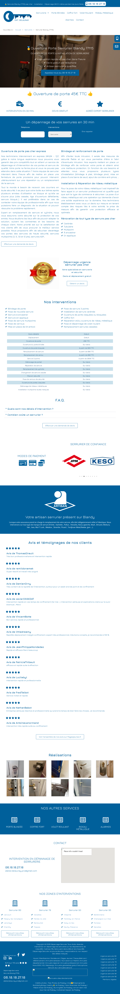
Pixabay (63, 983)
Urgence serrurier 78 (108, 962)
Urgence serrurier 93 (108, 971)
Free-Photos (52, 983)
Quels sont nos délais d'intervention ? (30, 408)
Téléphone (25, 127)
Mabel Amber (38, 988)
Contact (80, 20)
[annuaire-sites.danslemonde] (60, 978)
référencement (39, 961)
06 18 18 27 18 (96, 3)
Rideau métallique (104, 13)
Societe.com (55, 958)
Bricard (99, 525)
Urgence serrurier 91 (108, 965)
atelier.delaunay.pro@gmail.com (16, 981)
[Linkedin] (10, 959)
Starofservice (44, 958)
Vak (28, 527)
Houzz (35, 958)
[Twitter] (23, 955)
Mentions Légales (109, 979)
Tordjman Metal (74, 527)
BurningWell (58, 988)
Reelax (83, 527)
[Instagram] (5, 959)
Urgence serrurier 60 (108, 956)
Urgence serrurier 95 (108, 976)
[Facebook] (18, 955)
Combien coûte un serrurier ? (25, 414)
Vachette (59, 525)
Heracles (73, 525)
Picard (63, 527)
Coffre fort (72, 13)
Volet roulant (86, 13)
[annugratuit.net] (60, 972)
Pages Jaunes (66, 958)
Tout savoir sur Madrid (70, 961)
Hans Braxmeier (71, 985)
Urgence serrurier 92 (108, 968)
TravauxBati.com (79, 958)
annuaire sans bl (65, 968)
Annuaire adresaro (53, 961)
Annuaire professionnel (70, 963)
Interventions (53, 127)
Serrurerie (41, 13)
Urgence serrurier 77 (108, 959)
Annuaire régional (52, 963)
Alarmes (70, 20)
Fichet (51, 525)
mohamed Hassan (64, 990)
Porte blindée (58, 13)
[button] (60, 409)
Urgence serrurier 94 (108, 974)
